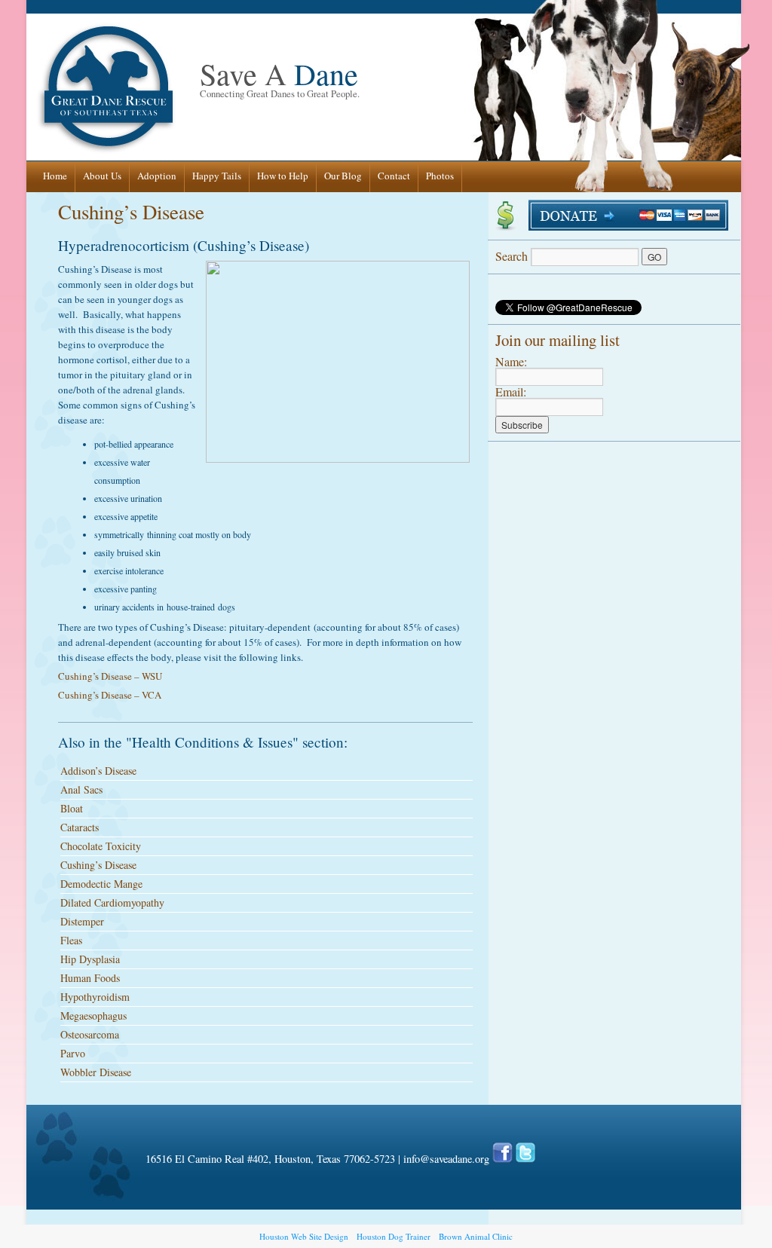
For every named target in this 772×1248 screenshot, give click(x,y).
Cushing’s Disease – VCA (109, 695)
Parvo (72, 1053)
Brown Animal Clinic (476, 1236)
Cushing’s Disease (131, 211)
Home (55, 175)
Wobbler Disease (95, 1072)
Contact (394, 175)
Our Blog (343, 175)
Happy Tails (216, 175)
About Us (102, 175)
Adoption (156, 175)
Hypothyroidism (95, 997)
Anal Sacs (81, 789)
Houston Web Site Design (303, 1236)
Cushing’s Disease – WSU (110, 676)
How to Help (282, 175)
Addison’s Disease (98, 770)
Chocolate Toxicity (100, 846)
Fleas (71, 940)
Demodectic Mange (101, 883)
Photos (440, 175)
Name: (511, 361)
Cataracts (79, 827)
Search (513, 256)
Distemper (82, 921)
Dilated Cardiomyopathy (112, 902)
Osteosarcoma (89, 1034)
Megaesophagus (93, 1015)
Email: (510, 391)
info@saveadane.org (446, 1159)
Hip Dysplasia (90, 959)
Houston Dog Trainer (393, 1236)
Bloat (71, 808)
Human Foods (90, 978)
